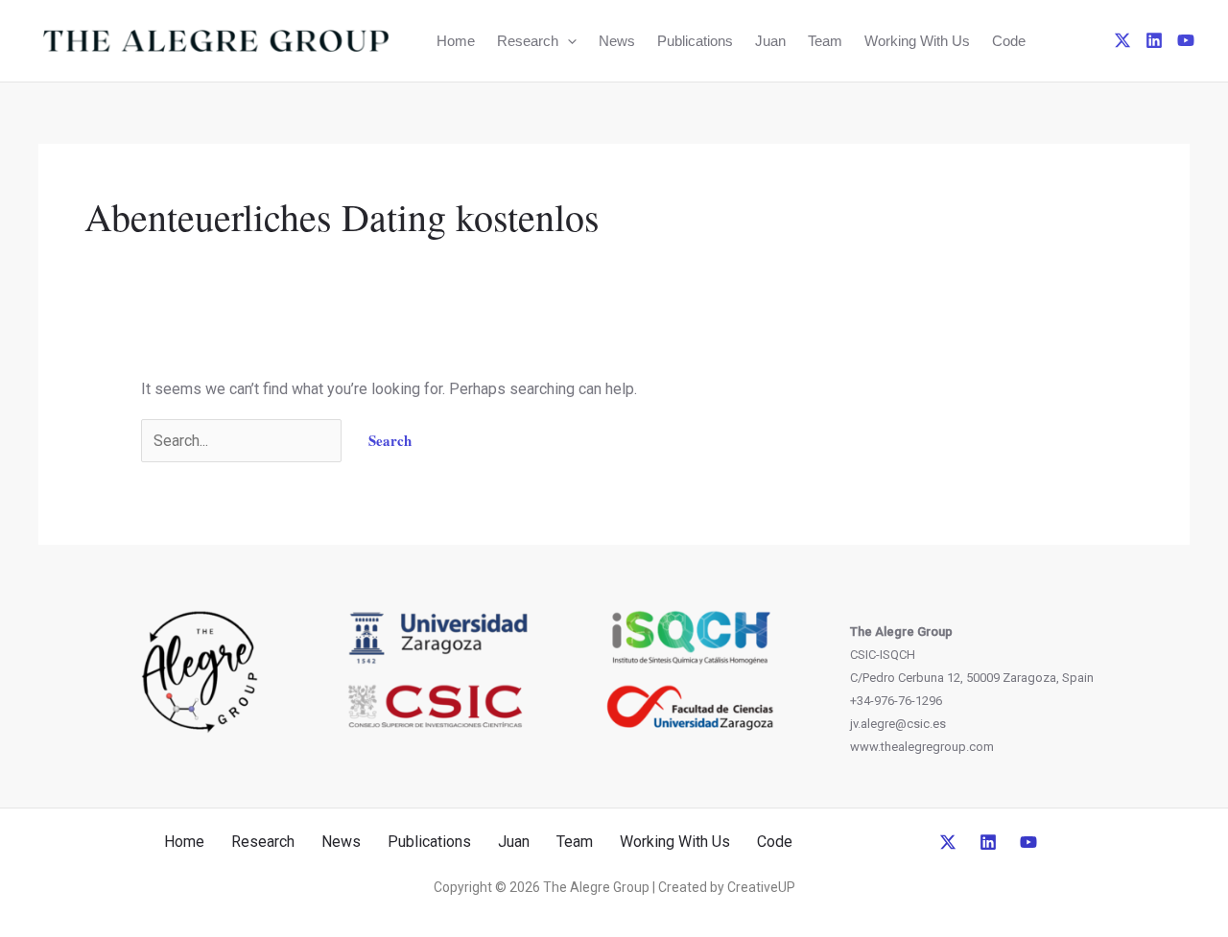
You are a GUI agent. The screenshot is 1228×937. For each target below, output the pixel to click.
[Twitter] (1122, 40)
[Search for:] (243, 441)
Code (1009, 41)
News (617, 41)
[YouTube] (1185, 40)
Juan (770, 41)
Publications (695, 41)
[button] (567, 41)
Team (825, 41)
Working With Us (917, 41)
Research (527, 41)
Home (456, 41)
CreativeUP (761, 887)
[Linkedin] (1154, 40)
